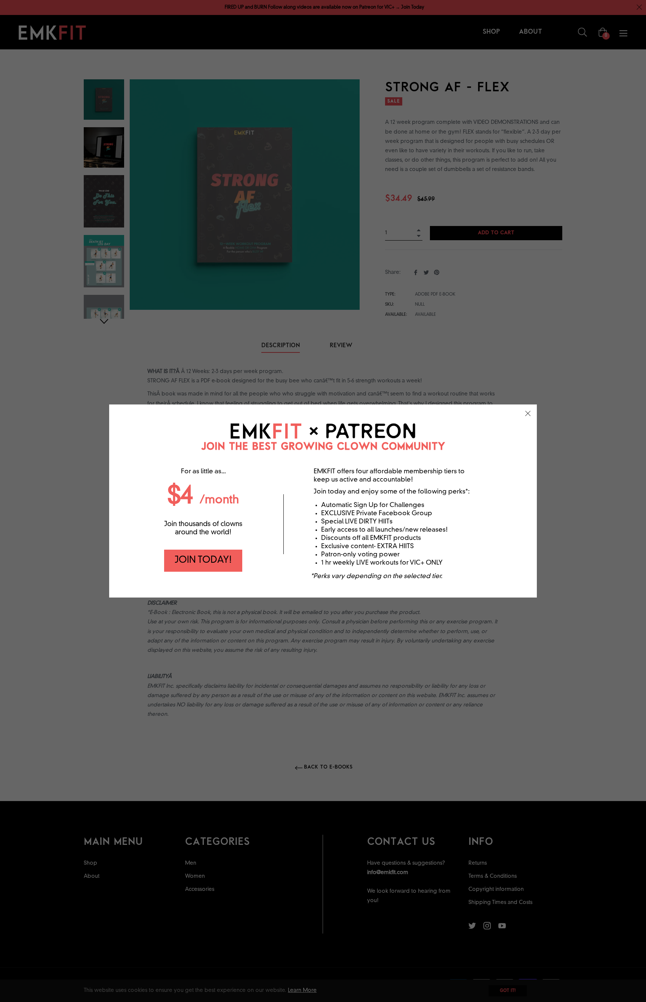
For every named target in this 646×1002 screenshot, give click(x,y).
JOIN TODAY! (203, 560)
